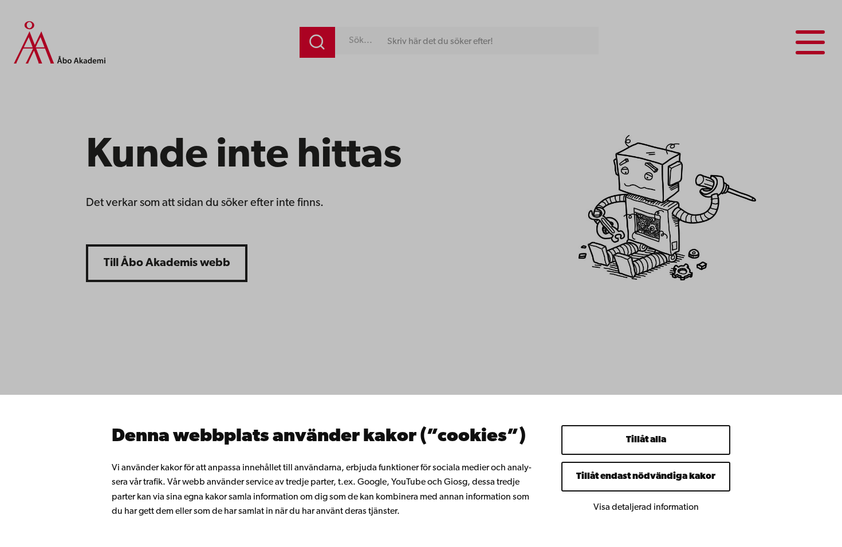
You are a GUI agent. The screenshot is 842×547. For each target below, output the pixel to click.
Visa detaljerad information (646, 507)
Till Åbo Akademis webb (167, 263)
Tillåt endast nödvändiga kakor (645, 476)
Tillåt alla (646, 440)
